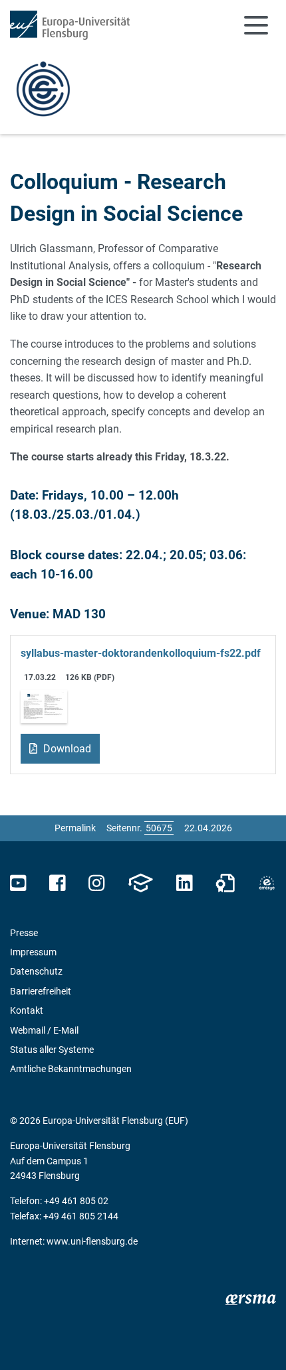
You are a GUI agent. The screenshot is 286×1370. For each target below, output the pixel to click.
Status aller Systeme (52, 1049)
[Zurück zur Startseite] (70, 25)
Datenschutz (36, 971)
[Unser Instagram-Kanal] (96, 883)
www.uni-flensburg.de (92, 1241)
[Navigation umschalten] (256, 25)
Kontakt (26, 1010)
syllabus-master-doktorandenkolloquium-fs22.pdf (141, 653)
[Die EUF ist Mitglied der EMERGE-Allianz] (266, 883)
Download (66, 748)
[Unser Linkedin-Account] (184, 883)
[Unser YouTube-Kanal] (18, 883)
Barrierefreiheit (40, 991)
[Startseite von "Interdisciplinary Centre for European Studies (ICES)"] (43, 87)
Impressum (33, 952)
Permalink (75, 828)
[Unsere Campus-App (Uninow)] (140, 883)
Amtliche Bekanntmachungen (71, 1068)
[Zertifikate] (225, 883)
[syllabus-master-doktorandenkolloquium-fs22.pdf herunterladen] (44, 705)
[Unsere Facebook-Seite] (57, 883)
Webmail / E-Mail (44, 1030)
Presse (24, 932)
